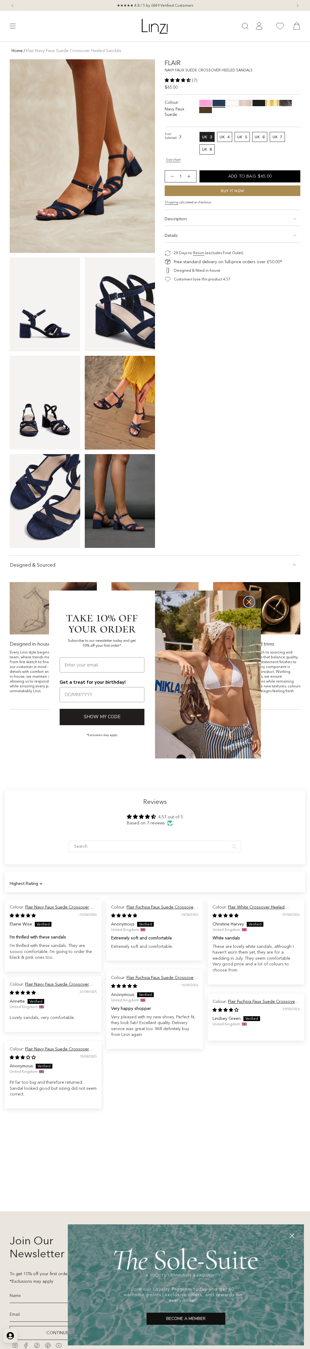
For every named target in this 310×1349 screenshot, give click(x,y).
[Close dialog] (249, 602)
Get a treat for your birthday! (93, 682)
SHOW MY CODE (102, 717)
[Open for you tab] (10, 1335)
